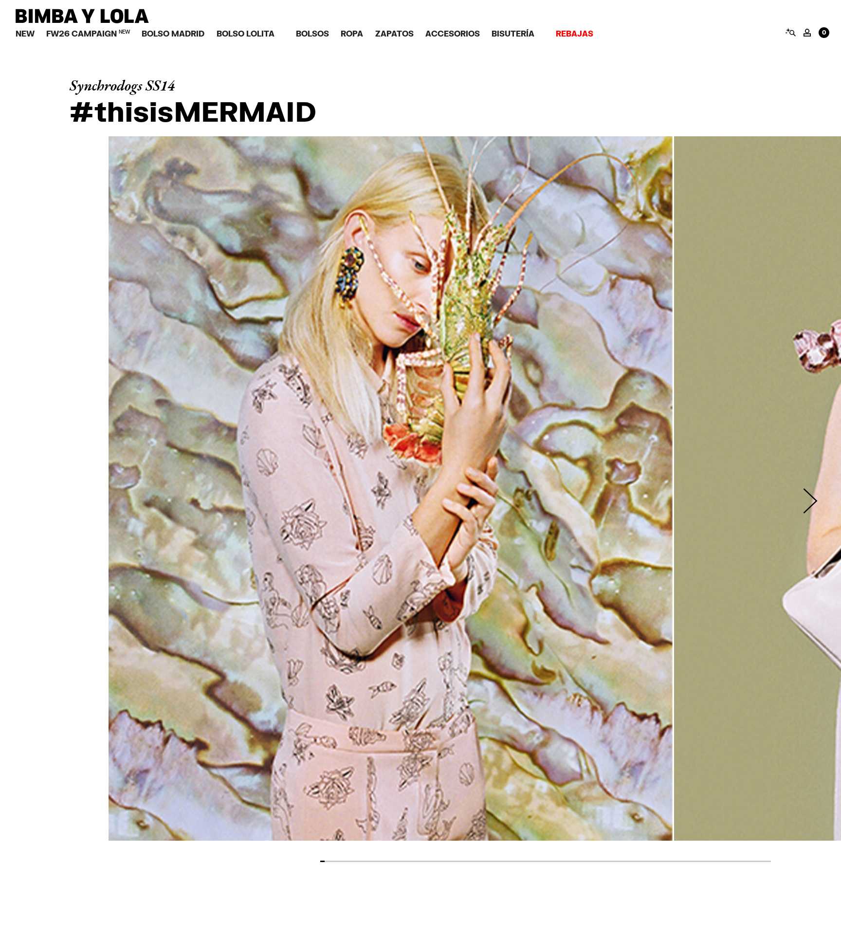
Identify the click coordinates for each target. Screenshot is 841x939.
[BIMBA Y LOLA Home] (82, 21)
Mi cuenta (807, 33)
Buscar (790, 32)
